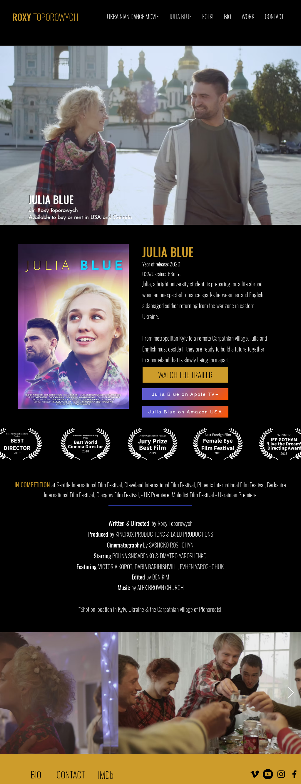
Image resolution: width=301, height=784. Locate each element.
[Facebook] (294, 774)
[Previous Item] (10, 693)
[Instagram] (281, 774)
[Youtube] (268, 774)
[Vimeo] (255, 774)
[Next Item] (290, 693)
